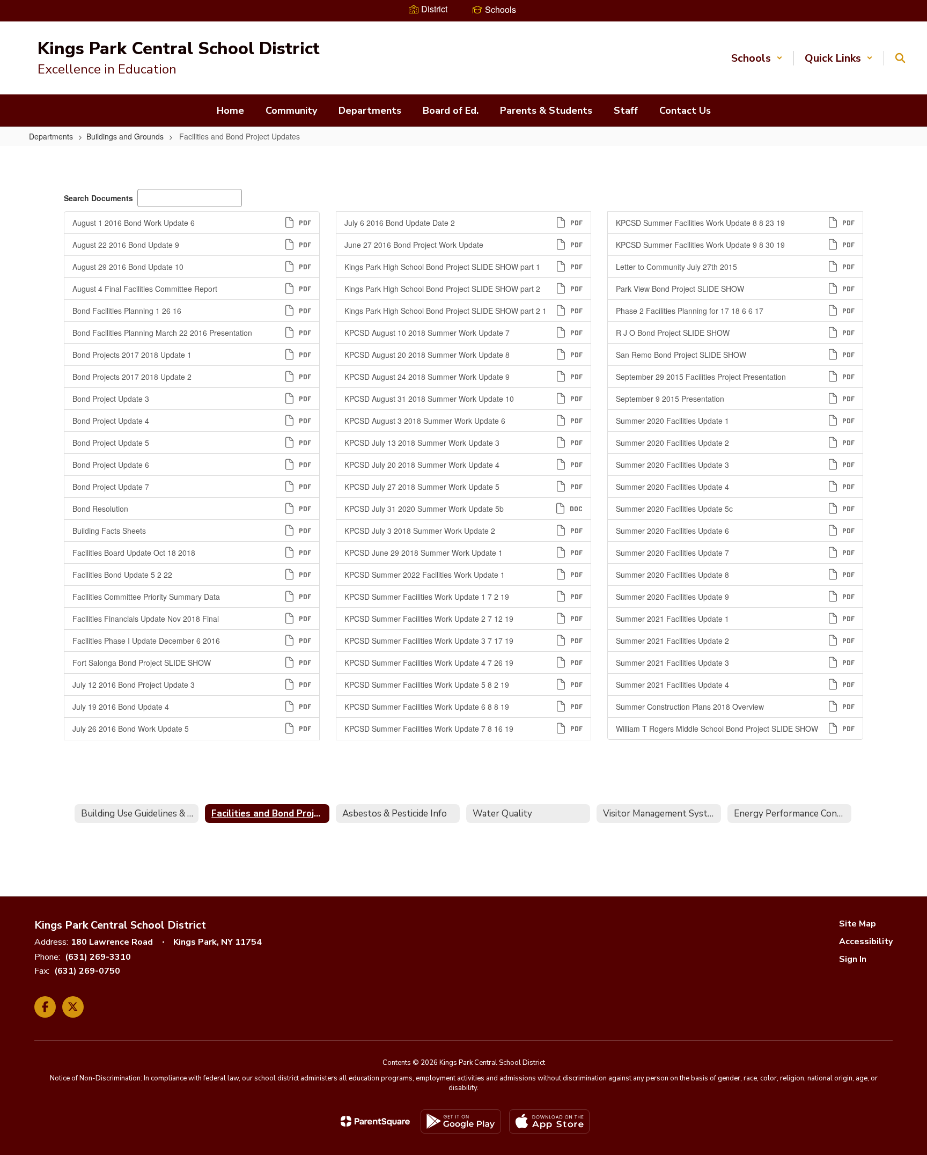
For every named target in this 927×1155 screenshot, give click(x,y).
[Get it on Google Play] (461, 1121)
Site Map (857, 924)
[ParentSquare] (375, 1121)
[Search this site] (900, 58)
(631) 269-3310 (98, 957)
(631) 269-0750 (87, 971)
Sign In (852, 959)
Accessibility (866, 941)
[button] (757, 58)
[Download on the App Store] (549, 1121)
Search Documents (98, 198)
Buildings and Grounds (125, 136)
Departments (51, 136)
